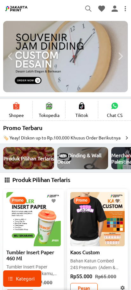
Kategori (25, 278)
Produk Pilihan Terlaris (40, 179)
